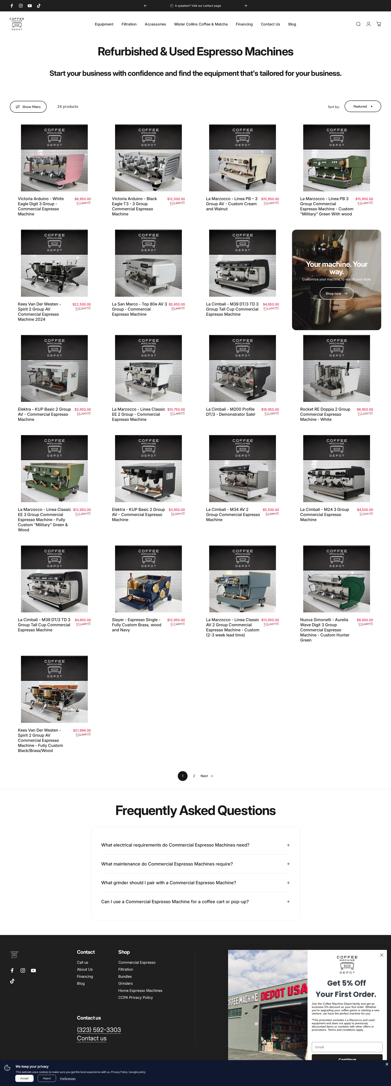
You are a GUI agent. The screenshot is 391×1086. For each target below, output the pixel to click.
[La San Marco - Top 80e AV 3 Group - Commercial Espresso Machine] (148, 263)
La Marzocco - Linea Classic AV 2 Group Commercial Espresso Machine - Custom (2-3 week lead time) (232, 627)
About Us (85, 969)
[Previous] (145, 5)
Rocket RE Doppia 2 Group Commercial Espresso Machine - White (325, 414)
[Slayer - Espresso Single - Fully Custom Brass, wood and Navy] (148, 579)
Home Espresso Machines (140, 990)
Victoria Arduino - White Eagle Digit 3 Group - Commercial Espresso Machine (41, 206)
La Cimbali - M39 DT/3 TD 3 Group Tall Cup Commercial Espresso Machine (232, 309)
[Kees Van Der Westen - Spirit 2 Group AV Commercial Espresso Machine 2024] (54, 263)
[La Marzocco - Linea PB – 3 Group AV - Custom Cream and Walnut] (242, 158)
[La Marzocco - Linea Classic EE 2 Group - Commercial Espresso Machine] (148, 368)
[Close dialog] (381, 955)
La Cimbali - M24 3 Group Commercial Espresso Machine (324, 514)
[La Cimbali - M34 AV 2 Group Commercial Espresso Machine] (242, 468)
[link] (337, 293)
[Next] (245, 5)
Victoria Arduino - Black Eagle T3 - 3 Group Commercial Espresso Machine (134, 206)
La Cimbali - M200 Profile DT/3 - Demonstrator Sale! (230, 412)
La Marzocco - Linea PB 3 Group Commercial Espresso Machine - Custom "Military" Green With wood (327, 206)
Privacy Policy (119, 1072)
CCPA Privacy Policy (135, 997)
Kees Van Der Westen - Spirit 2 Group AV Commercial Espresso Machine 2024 (39, 312)
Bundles (125, 976)
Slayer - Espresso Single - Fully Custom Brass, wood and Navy (136, 624)
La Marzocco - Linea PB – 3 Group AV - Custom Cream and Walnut (231, 203)
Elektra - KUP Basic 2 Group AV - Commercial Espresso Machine (44, 414)
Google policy (137, 1072)
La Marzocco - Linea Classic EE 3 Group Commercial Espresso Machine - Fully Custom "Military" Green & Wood (44, 519)
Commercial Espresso (137, 962)
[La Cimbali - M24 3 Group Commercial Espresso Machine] (336, 468)
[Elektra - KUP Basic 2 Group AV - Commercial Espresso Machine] (54, 368)
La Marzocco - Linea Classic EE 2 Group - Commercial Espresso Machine (138, 414)
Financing (85, 976)
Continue (347, 1059)
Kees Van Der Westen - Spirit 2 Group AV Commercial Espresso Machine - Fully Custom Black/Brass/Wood (40, 740)
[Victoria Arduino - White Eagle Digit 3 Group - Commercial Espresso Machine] (54, 158)
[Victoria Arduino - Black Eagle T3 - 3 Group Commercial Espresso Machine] (148, 158)
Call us (82, 962)
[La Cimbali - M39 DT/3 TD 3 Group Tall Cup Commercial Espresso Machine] (242, 263)
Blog (81, 983)
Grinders (125, 983)
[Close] (387, 1064)
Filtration (125, 969)
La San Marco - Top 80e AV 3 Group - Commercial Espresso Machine (139, 309)
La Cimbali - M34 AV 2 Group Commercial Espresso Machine (233, 514)
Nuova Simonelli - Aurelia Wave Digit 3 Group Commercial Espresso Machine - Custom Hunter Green (324, 630)
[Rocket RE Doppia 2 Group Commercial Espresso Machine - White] (336, 368)
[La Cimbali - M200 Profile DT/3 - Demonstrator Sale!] (242, 368)
